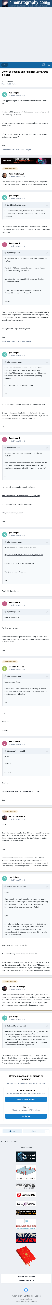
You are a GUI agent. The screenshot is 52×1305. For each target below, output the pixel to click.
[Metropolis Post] (26, 1186)
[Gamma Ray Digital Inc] (26, 1212)
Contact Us (28, 1296)
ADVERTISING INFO (26, 1280)
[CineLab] (26, 1172)
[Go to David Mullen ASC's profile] (4, 175)
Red (16, 84)
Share (13, 1131)
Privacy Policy (16, 1296)
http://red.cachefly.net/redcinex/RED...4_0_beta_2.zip (21, 496)
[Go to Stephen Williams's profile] (4, 668)
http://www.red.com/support (12, 513)
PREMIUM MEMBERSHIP (26, 1276)
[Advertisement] (26, 34)
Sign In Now (26, 1116)
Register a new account (26, 1099)
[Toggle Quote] (6, 205)
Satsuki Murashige (17, 816)
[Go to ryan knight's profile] (4, 94)
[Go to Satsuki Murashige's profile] (4, 817)
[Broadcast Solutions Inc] (26, 1156)
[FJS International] (26, 1195)
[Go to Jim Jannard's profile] (4, 244)
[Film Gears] (26, 1224)
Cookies (38, 1296)
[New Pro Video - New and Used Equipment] (26, 1203)
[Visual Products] (26, 1238)
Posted (17, 96)
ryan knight (8, 81)
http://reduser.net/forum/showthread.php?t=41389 (20, 791)
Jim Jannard (14, 243)
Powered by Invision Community (26, 1301)
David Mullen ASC (16, 174)
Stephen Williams (16, 667)
